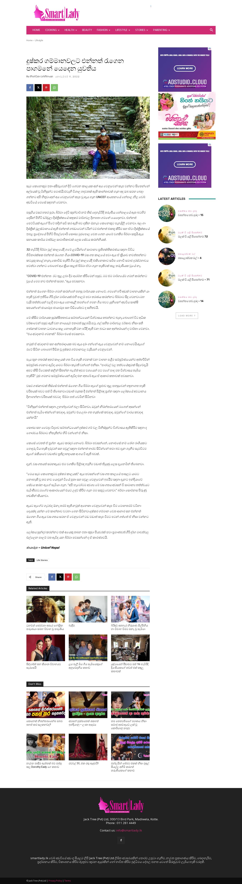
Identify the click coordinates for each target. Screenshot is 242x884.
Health (69, 30)
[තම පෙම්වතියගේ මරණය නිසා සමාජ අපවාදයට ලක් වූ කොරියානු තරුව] (130, 704)
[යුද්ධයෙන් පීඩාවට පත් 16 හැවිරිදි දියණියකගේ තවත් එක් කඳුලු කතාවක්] (130, 648)
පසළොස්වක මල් (186, 254)
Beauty (87, 30)
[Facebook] (29, 87)
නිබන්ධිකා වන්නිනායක (41, 76)
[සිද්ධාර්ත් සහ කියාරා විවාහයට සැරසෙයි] (45, 648)
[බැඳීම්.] (88, 609)
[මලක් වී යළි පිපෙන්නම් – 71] (166, 278)
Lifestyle (121, 30)
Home (36, 30)
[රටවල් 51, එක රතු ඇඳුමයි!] (88, 747)
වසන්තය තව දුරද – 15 (190, 215)
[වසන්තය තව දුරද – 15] (166, 213)
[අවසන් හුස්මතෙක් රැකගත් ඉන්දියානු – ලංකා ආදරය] (88, 704)
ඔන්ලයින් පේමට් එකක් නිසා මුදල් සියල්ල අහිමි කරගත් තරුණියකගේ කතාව (130, 767)
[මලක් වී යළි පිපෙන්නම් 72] (166, 234)
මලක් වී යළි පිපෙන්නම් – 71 (193, 279)
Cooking (51, 30)
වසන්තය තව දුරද (187, 211)
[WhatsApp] (54, 87)
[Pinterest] (46, 87)
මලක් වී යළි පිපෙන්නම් (190, 233)
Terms (67, 880)
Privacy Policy (55, 880)
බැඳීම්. (72, 625)
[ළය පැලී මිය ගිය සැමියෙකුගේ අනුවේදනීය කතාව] (88, 648)
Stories (140, 30)
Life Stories (42, 560)
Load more (185, 315)
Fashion (102, 30)
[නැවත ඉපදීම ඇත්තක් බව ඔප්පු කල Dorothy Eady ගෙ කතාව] (45, 747)
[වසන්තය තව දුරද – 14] (166, 299)
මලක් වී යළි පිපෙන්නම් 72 (193, 236)
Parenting (160, 30)
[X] (38, 87)
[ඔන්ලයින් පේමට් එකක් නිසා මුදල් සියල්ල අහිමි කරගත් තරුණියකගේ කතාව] (130, 747)
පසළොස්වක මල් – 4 (190, 258)
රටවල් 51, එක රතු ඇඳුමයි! (84, 763)
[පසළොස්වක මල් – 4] (166, 256)
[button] (211, 30)
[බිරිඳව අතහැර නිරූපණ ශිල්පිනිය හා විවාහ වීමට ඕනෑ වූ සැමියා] (130, 609)
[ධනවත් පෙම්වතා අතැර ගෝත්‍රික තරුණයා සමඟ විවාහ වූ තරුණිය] (45, 609)
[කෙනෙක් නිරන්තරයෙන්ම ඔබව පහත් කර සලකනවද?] (45, 704)
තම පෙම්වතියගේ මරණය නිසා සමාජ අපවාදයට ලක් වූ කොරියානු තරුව (129, 725)
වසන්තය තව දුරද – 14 (191, 301)
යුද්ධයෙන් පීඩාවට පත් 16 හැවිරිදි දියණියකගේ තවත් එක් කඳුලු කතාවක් (129, 668)
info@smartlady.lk (129, 830)
